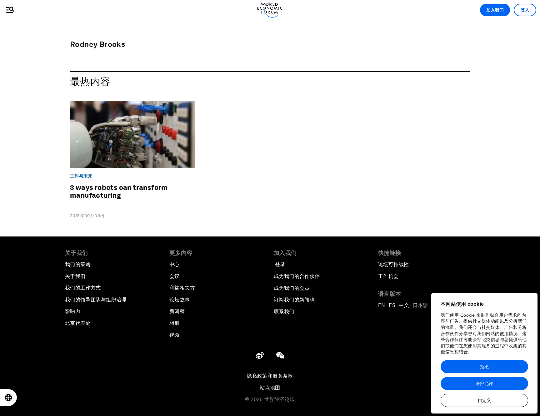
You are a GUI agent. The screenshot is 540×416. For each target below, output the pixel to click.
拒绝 (484, 366)
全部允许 (484, 383)
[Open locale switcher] (8, 397)
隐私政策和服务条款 (270, 376)
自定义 (484, 400)
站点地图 (270, 388)
